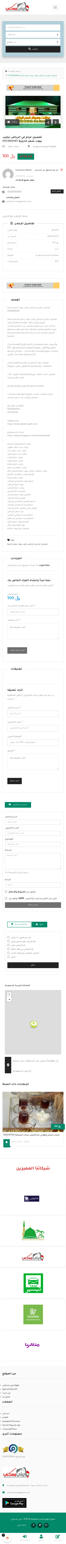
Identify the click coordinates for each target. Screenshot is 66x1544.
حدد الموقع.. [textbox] (12, 42)
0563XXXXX (14, 192)
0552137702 (31, 1135)
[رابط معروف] (13, 1449)
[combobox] (33, 42)
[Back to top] (56, 1524)
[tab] (18, 805)
